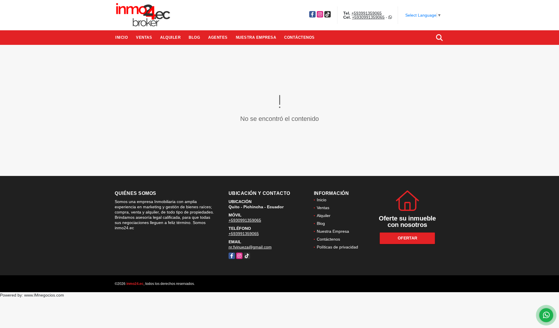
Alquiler (170, 37)
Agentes (218, 37)
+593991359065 (366, 13)
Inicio (121, 37)
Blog (194, 37)
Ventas (144, 37)
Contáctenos (299, 37)
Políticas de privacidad (337, 247)
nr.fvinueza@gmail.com (250, 247)
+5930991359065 (368, 17)
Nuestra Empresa (256, 37)
